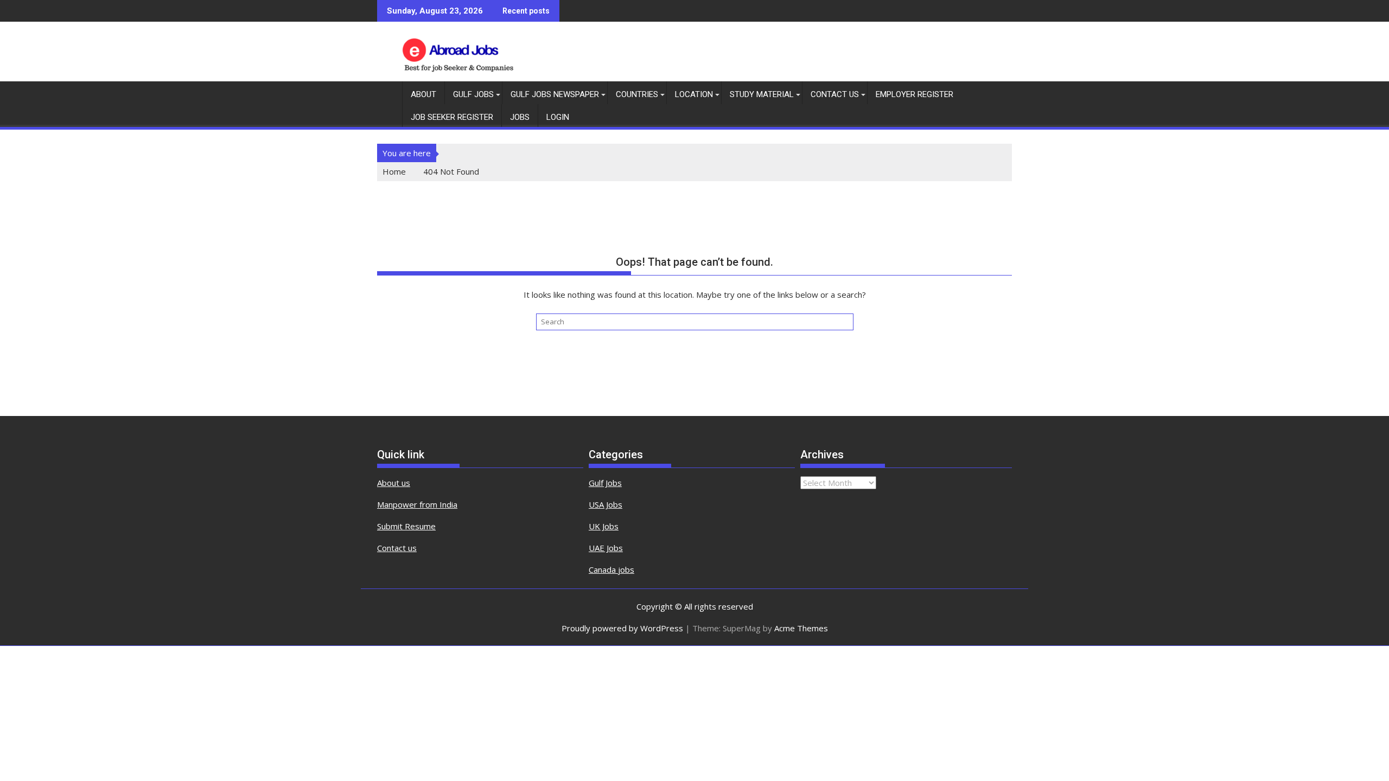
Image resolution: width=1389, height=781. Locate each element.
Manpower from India (417, 504)
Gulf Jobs (473, 94)
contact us (835, 94)
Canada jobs (611, 569)
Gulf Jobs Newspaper (555, 94)
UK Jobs (604, 526)
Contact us (397, 547)
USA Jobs (605, 504)
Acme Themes (801, 628)
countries (637, 94)
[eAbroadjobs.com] (387, 92)
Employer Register (914, 94)
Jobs (520, 117)
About (423, 94)
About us (393, 482)
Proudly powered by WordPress (622, 628)
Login (557, 117)
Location (694, 94)
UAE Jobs (606, 547)
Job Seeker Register (452, 117)
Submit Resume (406, 526)
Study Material (762, 94)
